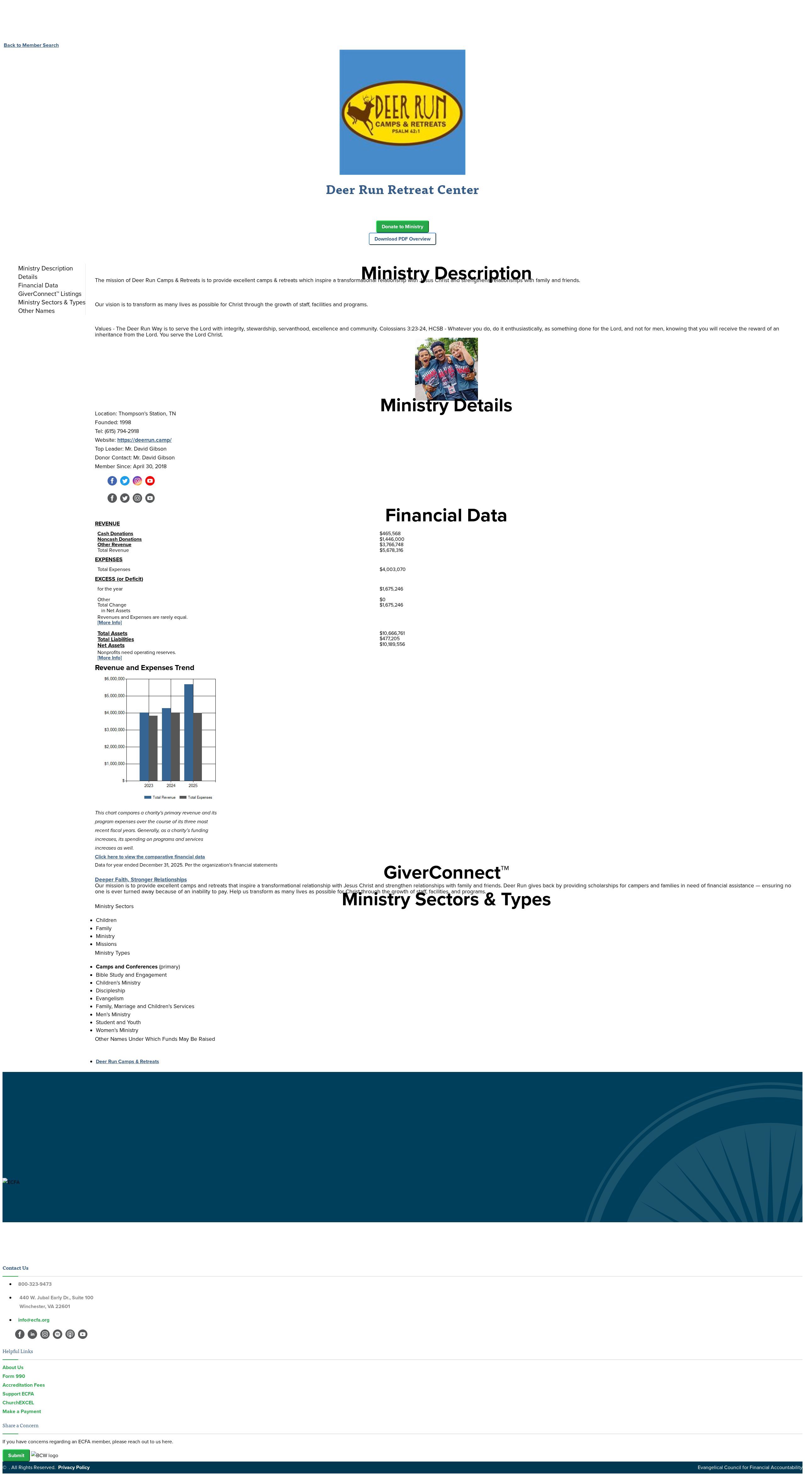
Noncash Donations (119, 539)
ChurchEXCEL (18, 1402)
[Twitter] (125, 483)
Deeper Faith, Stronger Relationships (141, 879)
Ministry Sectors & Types (52, 302)
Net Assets (111, 645)
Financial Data (38, 285)
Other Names (36, 310)
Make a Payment (22, 1411)
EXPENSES (109, 559)
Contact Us (15, 1267)
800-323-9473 (35, 1284)
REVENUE (107, 523)
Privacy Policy (74, 1467)
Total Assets (112, 633)
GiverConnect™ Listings (49, 293)
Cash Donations (115, 533)
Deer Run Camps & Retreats (127, 1061)
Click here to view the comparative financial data (150, 856)
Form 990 (14, 1376)
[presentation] (50, 268)
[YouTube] (150, 483)
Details (27, 276)
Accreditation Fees (24, 1385)
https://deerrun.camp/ (144, 440)
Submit (16, 1455)
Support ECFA (18, 1393)
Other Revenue (114, 544)
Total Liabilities (115, 639)
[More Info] (109, 622)
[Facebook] (112, 483)
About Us (13, 1367)
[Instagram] (137, 483)
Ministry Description (45, 268)
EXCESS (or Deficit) (119, 579)
